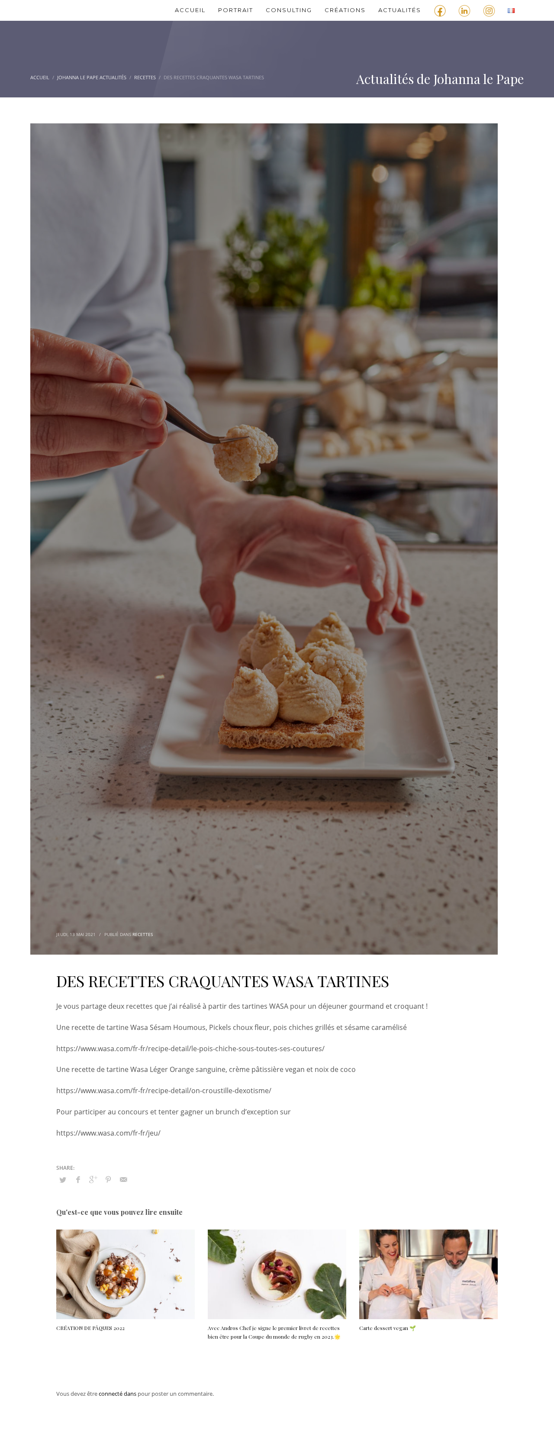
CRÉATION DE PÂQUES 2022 (90, 1327)
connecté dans (118, 1394)
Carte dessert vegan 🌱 (387, 1327)
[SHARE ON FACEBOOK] (77, 1179)
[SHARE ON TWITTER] (62, 1179)
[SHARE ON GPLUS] (93, 1179)
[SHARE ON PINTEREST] (108, 1179)
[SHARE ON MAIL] (123, 1179)
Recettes (142, 934)
